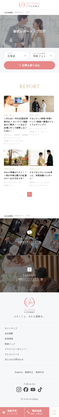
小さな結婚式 (8, 12)
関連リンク (10, 344)
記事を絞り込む (31, 65)
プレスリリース (12, 354)
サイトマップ (11, 328)
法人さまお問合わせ (14, 359)
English (18, 372)
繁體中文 (29, 372)
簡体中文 (40, 372)
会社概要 (9, 333)
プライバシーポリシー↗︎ (16, 349)
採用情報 (9, 339)
